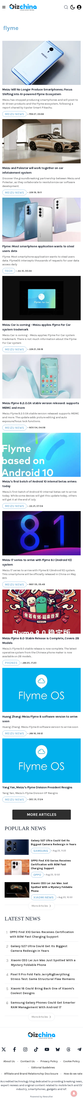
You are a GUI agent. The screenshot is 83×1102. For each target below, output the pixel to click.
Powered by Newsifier (41, 1096)
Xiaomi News (43, 897)
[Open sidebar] (4, 7)
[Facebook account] (14, 1049)
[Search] (66, 7)
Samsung (40, 851)
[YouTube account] (47, 1049)
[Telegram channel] (79, 1049)
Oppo (37, 875)
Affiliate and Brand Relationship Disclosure (31, 1073)
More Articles (41, 814)
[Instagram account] (25, 1049)
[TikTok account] (36, 1049)
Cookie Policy (71, 1061)
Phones (11, 663)
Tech (9, 271)
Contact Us (27, 1061)
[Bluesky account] (57, 1049)
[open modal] (79, 7)
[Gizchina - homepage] (22, 7)
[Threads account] (68, 1049)
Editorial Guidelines (43, 1067)
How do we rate (73, 1073)
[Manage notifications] (74, 1093)
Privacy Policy (49, 1061)
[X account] (3, 1049)
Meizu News (14, 114)
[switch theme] (72, 7)
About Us (9, 1061)
